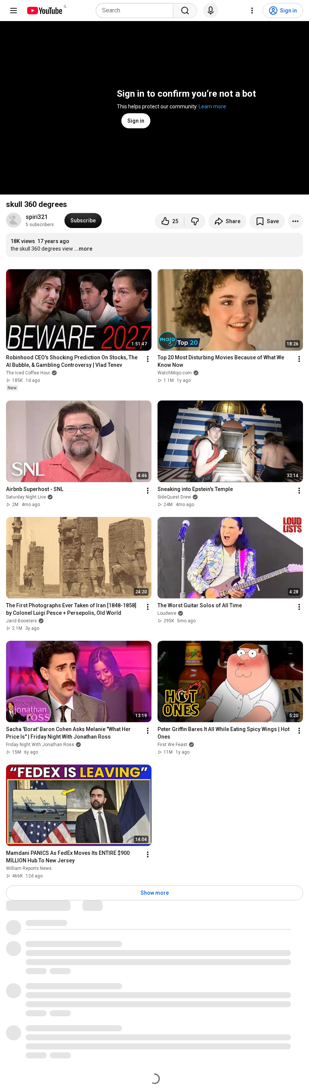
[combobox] (136, 10)
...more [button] (83, 249)
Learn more (212, 106)
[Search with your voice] (210, 10)
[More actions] (295, 221)
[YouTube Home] (44, 10)
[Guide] (13, 10)
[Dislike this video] (194, 221)
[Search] (185, 10)
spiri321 (37, 216)
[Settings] (252, 10)
